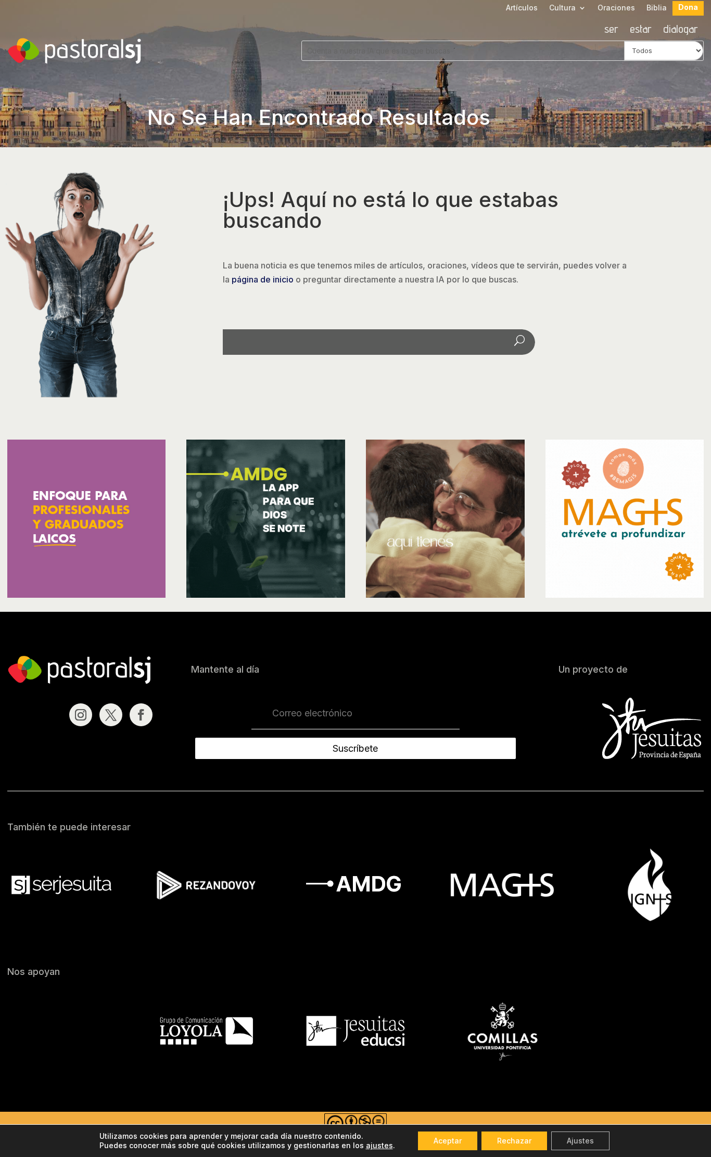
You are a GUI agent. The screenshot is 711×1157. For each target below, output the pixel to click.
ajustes (379, 1145)
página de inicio (263, 279)
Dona (688, 7)
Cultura (562, 8)
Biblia (656, 8)
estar (641, 30)
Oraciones (616, 8)
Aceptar (448, 1140)
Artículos (522, 8)
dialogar (680, 30)
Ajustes (580, 1140)
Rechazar (514, 1140)
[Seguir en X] (110, 714)
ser (611, 30)
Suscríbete (355, 748)
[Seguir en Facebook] (141, 714)
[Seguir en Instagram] (80, 714)
